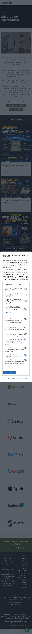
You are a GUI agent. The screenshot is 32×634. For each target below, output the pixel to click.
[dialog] (16, 317)
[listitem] (16, 285)
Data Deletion (6, 378)
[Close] (28, 255)
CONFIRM (10, 373)
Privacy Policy (25, 378)
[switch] (25, 289)
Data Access (16, 378)
